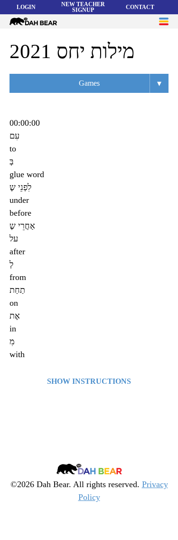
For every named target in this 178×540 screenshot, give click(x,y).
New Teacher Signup (83, 7)
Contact (140, 7)
